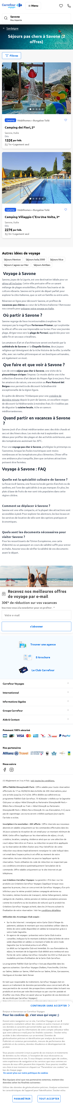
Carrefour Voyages (13, 683)
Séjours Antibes (42, 264)
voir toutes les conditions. (43, 780)
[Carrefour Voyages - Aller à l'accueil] (12, 5)
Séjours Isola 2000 (35, 259)
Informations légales (14, 701)
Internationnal (11, 692)
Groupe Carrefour (13, 710)
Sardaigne (12, 28)
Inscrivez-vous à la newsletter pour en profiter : (28, 607)
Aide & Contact (11, 719)
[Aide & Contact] (69, 5)
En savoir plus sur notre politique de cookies (25, 1072)
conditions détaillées (51, 910)
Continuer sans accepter (49, 1005)
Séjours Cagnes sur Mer (16, 264)
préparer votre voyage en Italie (37, 308)
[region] (36, 1053)
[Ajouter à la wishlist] (65, 120)
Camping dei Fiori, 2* (20, 127)
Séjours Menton (12, 259)
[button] (36, 18)
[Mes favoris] (61, 6)
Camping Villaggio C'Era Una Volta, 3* (32, 217)
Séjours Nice (56, 259)
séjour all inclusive (12, 283)
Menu (34, 5)
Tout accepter (49, 1098)
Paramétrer (22, 1098)
